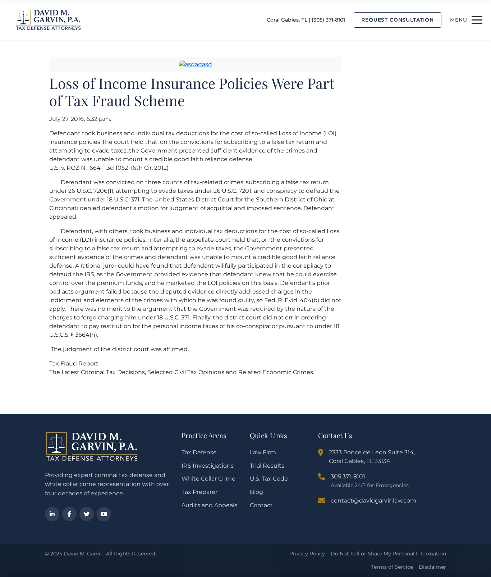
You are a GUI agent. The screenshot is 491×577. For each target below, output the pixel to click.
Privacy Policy (307, 553)
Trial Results (267, 465)
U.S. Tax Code (269, 478)
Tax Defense (199, 452)
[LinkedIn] (52, 514)
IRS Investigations (208, 465)
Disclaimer (432, 567)
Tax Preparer (199, 492)
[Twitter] (86, 514)
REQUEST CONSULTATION (397, 20)
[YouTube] (104, 514)
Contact (261, 505)
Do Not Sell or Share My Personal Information (388, 553)
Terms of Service (392, 567)
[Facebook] (69, 514)
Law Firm (263, 452)
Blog (256, 492)
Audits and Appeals (209, 505)
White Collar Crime (208, 478)
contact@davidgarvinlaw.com (373, 500)
